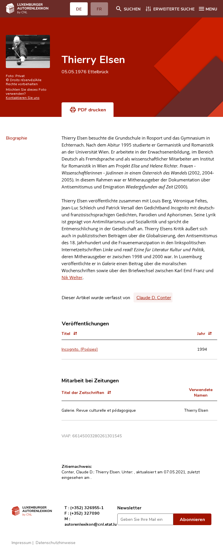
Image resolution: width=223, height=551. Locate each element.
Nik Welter (72, 277)
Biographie (16, 137)
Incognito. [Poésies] (80, 349)
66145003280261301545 (97, 435)
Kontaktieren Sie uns (22, 97)
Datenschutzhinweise (55, 542)
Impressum (21, 542)
